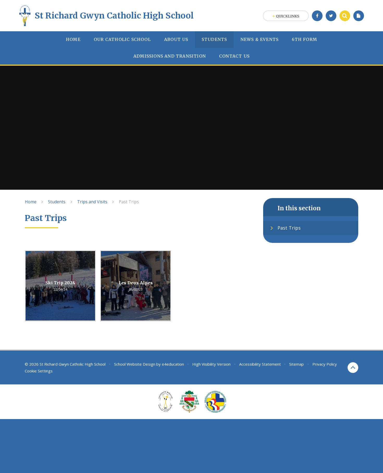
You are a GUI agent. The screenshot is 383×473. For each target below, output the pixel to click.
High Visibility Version (211, 364)
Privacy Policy (324, 364)
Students (56, 202)
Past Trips (129, 202)
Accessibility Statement (260, 364)
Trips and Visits (92, 202)
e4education (173, 364)
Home (30, 202)
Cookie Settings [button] (39, 370)
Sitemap (296, 364)
